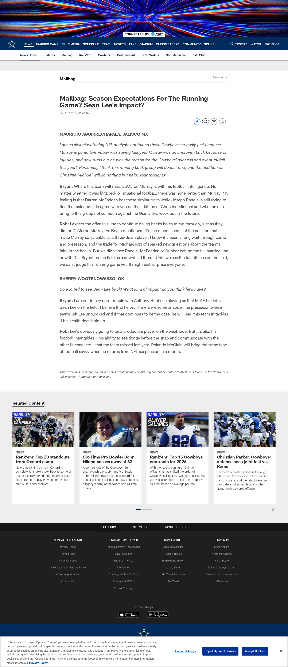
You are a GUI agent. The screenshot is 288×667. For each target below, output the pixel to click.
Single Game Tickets (173, 560)
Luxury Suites (173, 567)
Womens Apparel (222, 553)
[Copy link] (222, 122)
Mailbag (67, 78)
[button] (138, 509)
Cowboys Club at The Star (124, 574)
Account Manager (173, 546)
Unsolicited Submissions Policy (68, 567)
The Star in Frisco (123, 560)
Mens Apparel (222, 546)
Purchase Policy (68, 560)
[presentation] (274, 510)
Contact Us (123, 567)
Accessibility (68, 581)
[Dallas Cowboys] (144, 634)
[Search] (232, 44)
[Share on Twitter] (205, 124)
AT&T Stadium (123, 553)
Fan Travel (173, 581)
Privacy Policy (68, 546)
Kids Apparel (222, 560)
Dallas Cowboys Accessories (222, 574)
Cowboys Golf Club (124, 581)
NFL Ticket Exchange (173, 574)
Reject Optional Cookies (220, 651)
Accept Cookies (255, 651)
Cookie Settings (185, 651)
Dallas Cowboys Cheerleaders (123, 546)
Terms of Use (68, 553)
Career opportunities (67, 574)
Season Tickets (173, 553)
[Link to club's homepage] (12, 44)
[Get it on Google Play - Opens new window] (158, 617)
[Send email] (214, 124)
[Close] (281, 651)
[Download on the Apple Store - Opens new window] (129, 615)
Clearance (221, 581)
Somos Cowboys (123, 588)
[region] (144, 651)
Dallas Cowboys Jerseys (222, 567)
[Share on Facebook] (197, 124)
